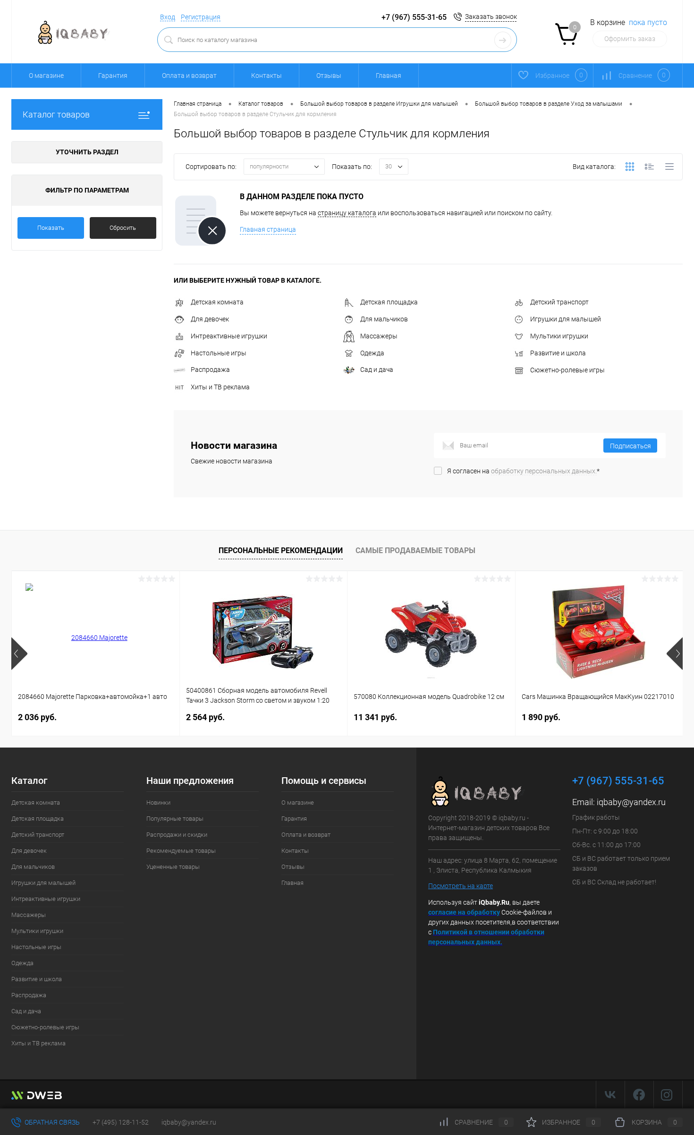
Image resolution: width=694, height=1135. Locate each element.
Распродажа (210, 369)
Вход (167, 17)
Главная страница (268, 229)
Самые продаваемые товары (415, 550)
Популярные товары (174, 818)
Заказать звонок (491, 16)
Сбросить (123, 227)
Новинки (158, 802)
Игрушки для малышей (565, 319)
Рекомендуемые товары (181, 850)
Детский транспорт (559, 302)
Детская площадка (389, 302)
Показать (50, 227)
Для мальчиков (384, 319)
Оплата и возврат (189, 75)
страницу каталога (347, 213)
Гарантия (112, 75)
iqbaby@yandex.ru (631, 802)
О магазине (46, 75)
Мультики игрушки (559, 336)
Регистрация (200, 17)
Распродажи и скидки (176, 834)
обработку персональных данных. (544, 471)
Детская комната (217, 302)
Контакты (266, 75)
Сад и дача (376, 369)
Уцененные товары (173, 866)
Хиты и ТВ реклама (220, 387)
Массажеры (379, 336)
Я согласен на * (523, 471)
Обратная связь (51, 1122)
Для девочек (210, 319)
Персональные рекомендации (281, 550)
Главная (388, 75)
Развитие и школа (558, 353)
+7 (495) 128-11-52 (121, 1122)
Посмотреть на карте (460, 886)
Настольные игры (218, 353)
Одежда (372, 353)
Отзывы (328, 75)
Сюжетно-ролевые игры (567, 370)
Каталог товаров (56, 114)
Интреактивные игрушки (229, 336)
